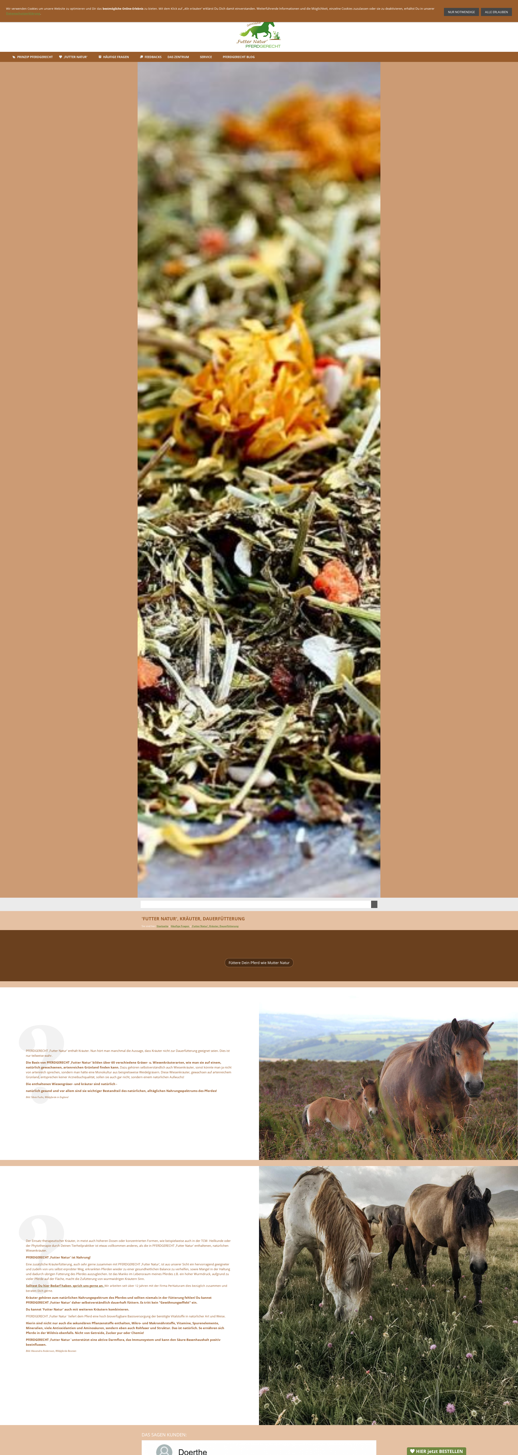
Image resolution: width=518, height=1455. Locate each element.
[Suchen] (374, 904)
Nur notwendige (461, 12)
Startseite (162, 926)
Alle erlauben (496, 12)
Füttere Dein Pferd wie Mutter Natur (259, 962)
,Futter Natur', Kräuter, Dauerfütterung (215, 926)
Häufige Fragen (180, 926)
